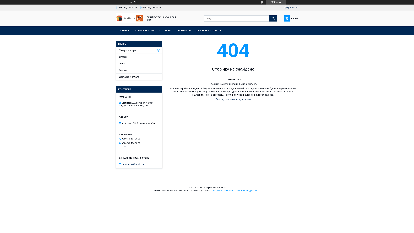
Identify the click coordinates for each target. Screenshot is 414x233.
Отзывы (123, 70)
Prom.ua (222, 188)
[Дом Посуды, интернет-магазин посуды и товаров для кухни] (129, 22)
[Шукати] (273, 18)
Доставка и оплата (208, 30)
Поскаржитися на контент (222, 190)
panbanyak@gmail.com (133, 164)
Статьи (123, 57)
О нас (168, 30)
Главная (124, 30)
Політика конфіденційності (248, 190)
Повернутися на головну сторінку (233, 99)
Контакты (184, 30)
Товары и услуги (145, 30)
